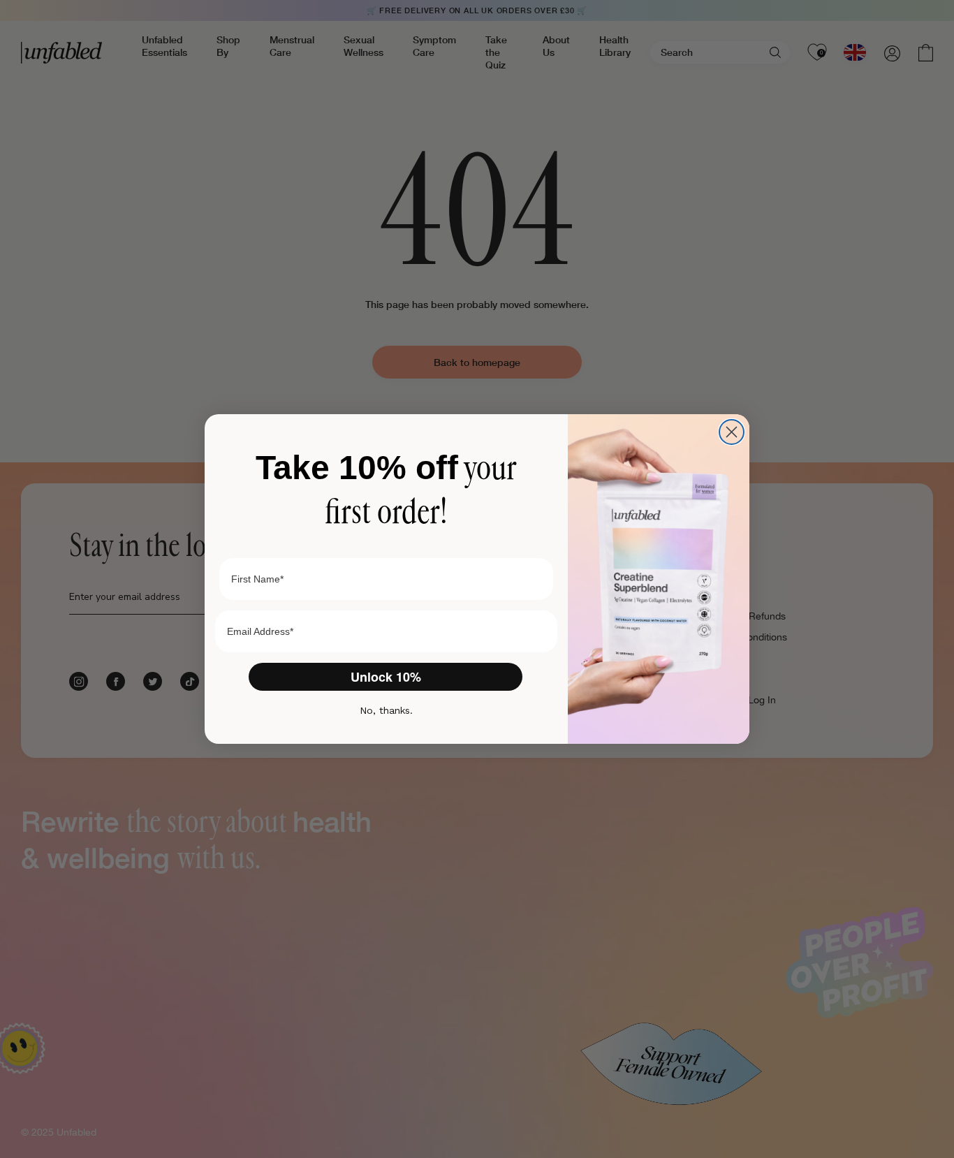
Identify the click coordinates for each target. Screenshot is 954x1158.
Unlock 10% (386, 677)
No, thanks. (386, 710)
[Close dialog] (731, 432)
